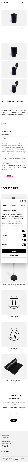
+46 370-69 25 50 (6, 443)
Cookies (3, 460)
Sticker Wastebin (14, 316)
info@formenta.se (5, 441)
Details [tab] (14, 205)
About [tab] (23, 205)
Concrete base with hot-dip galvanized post (14, 284)
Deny (14, 260)
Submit (13, 420)
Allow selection (14, 255)
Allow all (14, 251)
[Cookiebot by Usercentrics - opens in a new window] (20, 201)
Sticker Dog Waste (14, 348)
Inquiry (4, 123)
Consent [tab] (5, 205)
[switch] (24, 235)
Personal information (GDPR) (12, 460)
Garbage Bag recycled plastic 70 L (14, 380)
